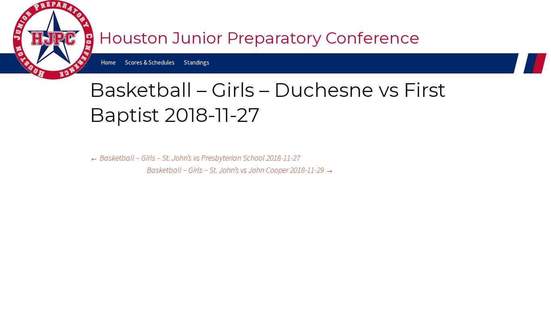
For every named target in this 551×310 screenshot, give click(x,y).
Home (108, 62)
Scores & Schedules (150, 62)
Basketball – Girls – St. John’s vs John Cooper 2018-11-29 (240, 170)
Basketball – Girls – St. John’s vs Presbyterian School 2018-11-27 (195, 158)
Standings (196, 62)
